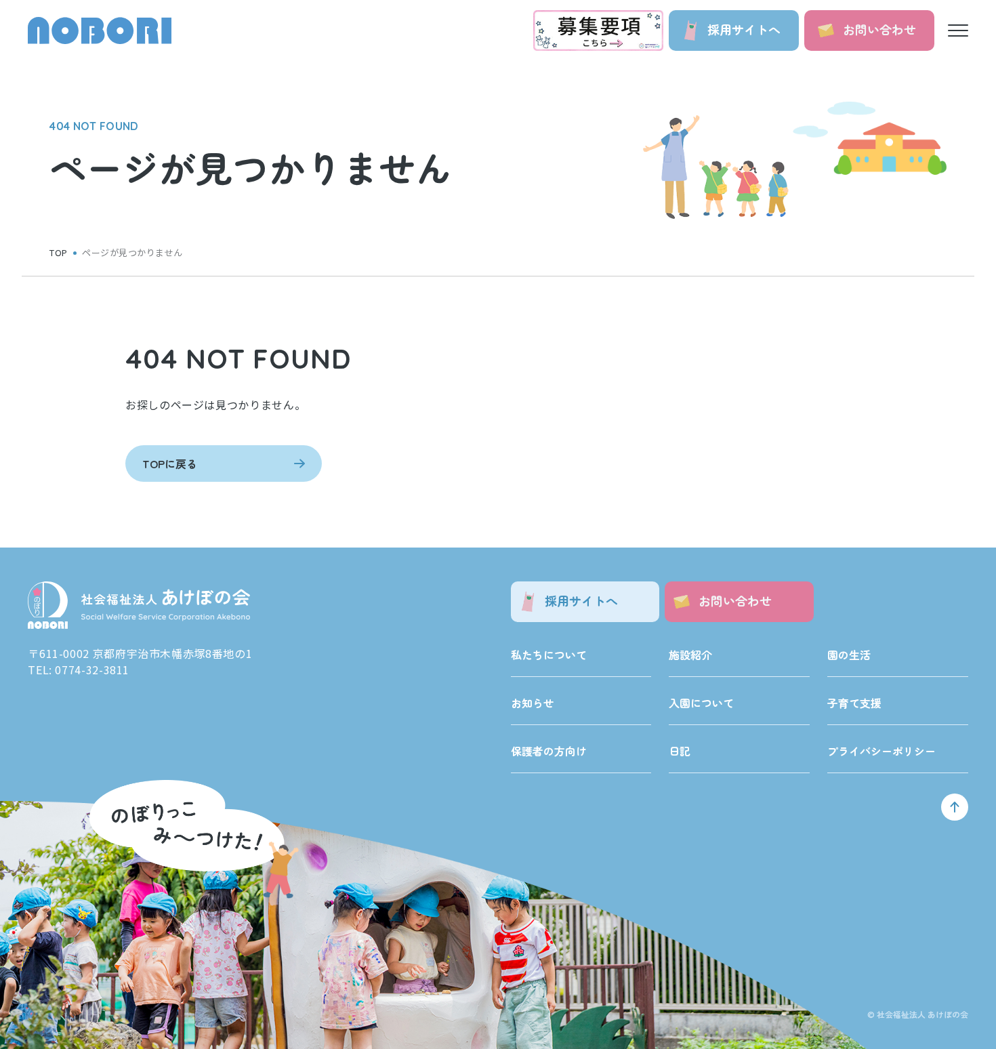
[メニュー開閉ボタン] (958, 30)
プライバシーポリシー (881, 751)
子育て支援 (854, 703)
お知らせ (532, 703)
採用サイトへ (744, 29)
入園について (701, 703)
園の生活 (849, 654)
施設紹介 (690, 654)
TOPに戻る (169, 463)
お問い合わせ (879, 29)
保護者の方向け (549, 751)
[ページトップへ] (954, 807)
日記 (679, 751)
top (58, 252)
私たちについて (549, 654)
